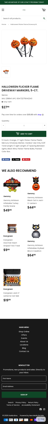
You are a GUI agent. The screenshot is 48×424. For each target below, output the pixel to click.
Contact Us (24, 351)
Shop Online (24, 331)
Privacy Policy (21, 402)
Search (11, 402)
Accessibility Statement (31, 405)
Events (24, 338)
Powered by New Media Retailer (32, 415)
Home (4, 24)
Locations (24, 344)
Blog (24, 348)
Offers (24, 335)
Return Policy (33, 402)
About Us (24, 341)
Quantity (5, 121)
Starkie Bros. (13, 415)
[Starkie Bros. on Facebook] (41, 409)
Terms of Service (13, 405)
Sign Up (24, 395)
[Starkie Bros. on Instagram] (44, 409)
